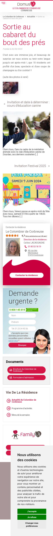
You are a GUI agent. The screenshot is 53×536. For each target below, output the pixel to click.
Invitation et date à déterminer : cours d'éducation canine (28, 103)
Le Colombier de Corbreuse (13, 17)
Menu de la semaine (21, 415)
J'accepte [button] (31, 511)
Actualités (31, 17)
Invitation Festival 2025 (30, 166)
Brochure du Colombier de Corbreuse (24, 370)
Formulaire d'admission (23, 377)
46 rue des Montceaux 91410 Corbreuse (35, 252)
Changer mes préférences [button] (31, 524)
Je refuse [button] (31, 517)
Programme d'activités (22, 408)
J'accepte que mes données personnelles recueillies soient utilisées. (21, 337)
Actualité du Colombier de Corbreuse (24, 401)
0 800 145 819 (17, 309)
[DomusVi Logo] (26, 4)
